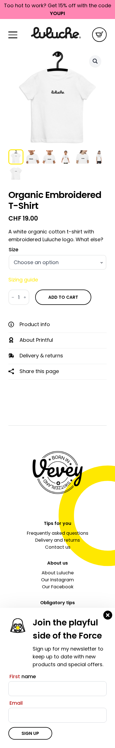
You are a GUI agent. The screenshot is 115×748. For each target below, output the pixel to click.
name (22, 676)
